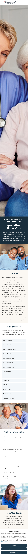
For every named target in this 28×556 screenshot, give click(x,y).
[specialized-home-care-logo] (8, 2)
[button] (26, 2)
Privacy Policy (4, 541)
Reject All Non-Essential (14, 549)
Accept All (14, 545)
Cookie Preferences (14, 552)
